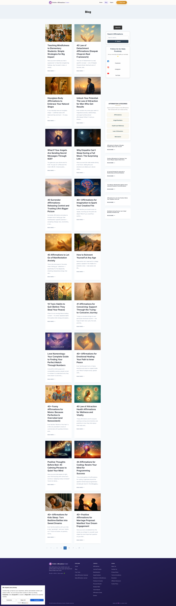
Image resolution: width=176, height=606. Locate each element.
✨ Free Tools (121, 2)
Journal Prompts (97, 569)
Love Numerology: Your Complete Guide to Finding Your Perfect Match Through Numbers (58, 359)
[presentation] (58, 33)
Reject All (23, 600)
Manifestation (96, 572)
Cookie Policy (114, 583)
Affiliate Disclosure (116, 581)
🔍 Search (118, 41)
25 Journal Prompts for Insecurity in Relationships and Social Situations (116, 172)
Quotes (95, 595)
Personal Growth (97, 583)
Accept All (37, 600)
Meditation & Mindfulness (99, 578)
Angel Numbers (97, 575)
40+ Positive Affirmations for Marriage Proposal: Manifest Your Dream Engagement (87, 520)
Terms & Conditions (116, 575)
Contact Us (114, 569)
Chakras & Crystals (98, 581)
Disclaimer (114, 578)
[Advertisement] (118, 89)
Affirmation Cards (97, 592)
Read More (51, 70)
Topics (111, 2)
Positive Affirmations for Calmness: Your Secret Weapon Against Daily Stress (117, 159)
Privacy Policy (114, 572)
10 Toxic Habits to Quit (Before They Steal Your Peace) (56, 307)
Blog (106, 2)
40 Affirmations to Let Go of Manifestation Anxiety (58, 258)
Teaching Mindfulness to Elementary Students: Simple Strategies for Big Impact (58, 51)
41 (79, 548)
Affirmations (96, 566)
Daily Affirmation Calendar (81, 575)
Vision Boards (96, 589)
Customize (9, 600)
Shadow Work (96, 586)
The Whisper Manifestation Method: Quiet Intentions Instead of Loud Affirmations (117, 185)
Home (100, 2)
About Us (117, 27)
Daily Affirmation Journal (81, 578)
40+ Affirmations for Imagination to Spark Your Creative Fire (87, 203)
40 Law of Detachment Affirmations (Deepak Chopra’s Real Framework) (87, 51)
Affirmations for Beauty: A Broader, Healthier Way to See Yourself (115, 146)
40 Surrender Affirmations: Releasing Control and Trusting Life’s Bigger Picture (58, 206)
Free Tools (77, 572)
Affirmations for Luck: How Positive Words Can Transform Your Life (117, 198)
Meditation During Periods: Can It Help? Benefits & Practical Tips (116, 212)
